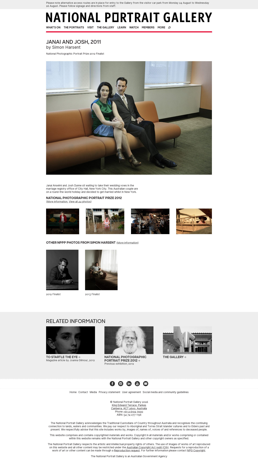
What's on (53, 27)
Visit (90, 27)
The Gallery (105, 27)
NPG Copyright (196, 450)
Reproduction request (127, 450)
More (161, 27)
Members (148, 27)
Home (73, 392)
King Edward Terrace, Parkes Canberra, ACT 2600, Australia (129, 407)
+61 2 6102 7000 (133, 411)
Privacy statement (109, 392)
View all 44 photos (80, 201)
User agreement (131, 392)
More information (57, 201)
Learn (121, 27)
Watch (134, 27)
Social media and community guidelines (166, 392)
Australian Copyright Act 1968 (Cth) (148, 447)
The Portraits (74, 27)
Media (93, 392)
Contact (83, 392)
